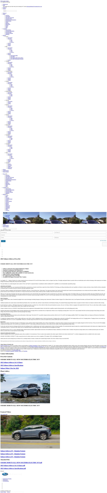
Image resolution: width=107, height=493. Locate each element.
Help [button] (4, 5)
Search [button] (4, 8)
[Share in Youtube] (3, 253)
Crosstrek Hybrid (8, 199)
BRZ (6, 196)
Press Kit (9, 38)
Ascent (6, 195)
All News (7, 15)
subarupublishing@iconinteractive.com (34, 6)
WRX (6, 209)
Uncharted (7, 207)
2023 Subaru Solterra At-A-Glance (11, 362)
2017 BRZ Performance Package (16, 58)
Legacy (9, 163)
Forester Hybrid (8, 201)
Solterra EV (7, 205)
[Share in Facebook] (4, 251)
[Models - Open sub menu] (7, 194)
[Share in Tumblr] (3, 254)
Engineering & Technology (10, 19)
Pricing (6, 25)
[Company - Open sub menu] (8, 187)
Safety (6, 26)
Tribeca (9, 166)
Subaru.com (5, 4)
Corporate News (8, 18)
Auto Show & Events (9, 17)
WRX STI (10, 167)
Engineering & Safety (7, 478)
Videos (9, 45)
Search (1, 10)
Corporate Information (9, 31)
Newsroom (10, 37)
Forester (7, 200)
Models (4, 35)
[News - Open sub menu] (6, 174)
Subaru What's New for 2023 (9, 368)
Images (9, 44)
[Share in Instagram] (3, 256)
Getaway (7, 202)
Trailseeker (7, 206)
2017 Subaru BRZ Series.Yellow (16, 57)
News (4, 14)
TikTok (20, 351)
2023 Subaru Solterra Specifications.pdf (13, 468)
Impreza (7, 203)
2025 (11, 85)
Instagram (12, 351)
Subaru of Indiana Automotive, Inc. (38, 346)
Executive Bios (8, 32)
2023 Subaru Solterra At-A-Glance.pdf (12, 465)
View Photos (3, 373)
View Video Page (3, 414)
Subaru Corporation (33, 345)
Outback (7, 204)
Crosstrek (7, 197)
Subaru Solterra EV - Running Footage (12, 451)
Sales (6, 27)
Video (9, 161)
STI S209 (10, 165)
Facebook (8, 351)
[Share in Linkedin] (4, 249)
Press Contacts (6, 171)
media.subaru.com (16, 350)
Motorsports (7, 24)
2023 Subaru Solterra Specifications (11, 365)
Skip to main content (4, 1)
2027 (11, 39)
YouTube (25, 351)
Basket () (5, 7)
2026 (11, 41)
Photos (4, 169)
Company (5, 28)
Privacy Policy (3, 491)
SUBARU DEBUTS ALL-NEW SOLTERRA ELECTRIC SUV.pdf (21, 462)
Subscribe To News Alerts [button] (5, 230)
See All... (12, 42)
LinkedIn (16, 351)
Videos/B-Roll (6, 170)
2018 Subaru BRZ (14, 55)
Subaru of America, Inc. (5, 345)
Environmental (8, 20)
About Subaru (8, 29)
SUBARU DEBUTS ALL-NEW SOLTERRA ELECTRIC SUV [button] (20, 405)
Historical (7, 23)
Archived (7, 210)
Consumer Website (9, 33)
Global (6, 22)
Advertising (7, 16)
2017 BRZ (12, 56)
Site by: (8, 491)
